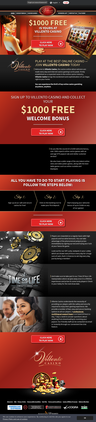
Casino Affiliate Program (70, 402)
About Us (10, 402)
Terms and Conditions (55, 402)
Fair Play (44, 402)
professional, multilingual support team (68, 312)
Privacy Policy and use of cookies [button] (15, 419)
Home (13, 13)
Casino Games (32, 13)
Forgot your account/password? (37, 2)
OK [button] (85, 418)
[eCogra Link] (71, 407)
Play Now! (82, 13)
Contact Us (73, 13)
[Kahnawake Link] (53, 407)
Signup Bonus (21, 13)
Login (66, 3)
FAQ (15, 402)
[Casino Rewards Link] (84, 407)
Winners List (62, 13)
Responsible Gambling (34, 402)
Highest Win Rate (84, 402)
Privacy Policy (22, 402)
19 (25, 407)
